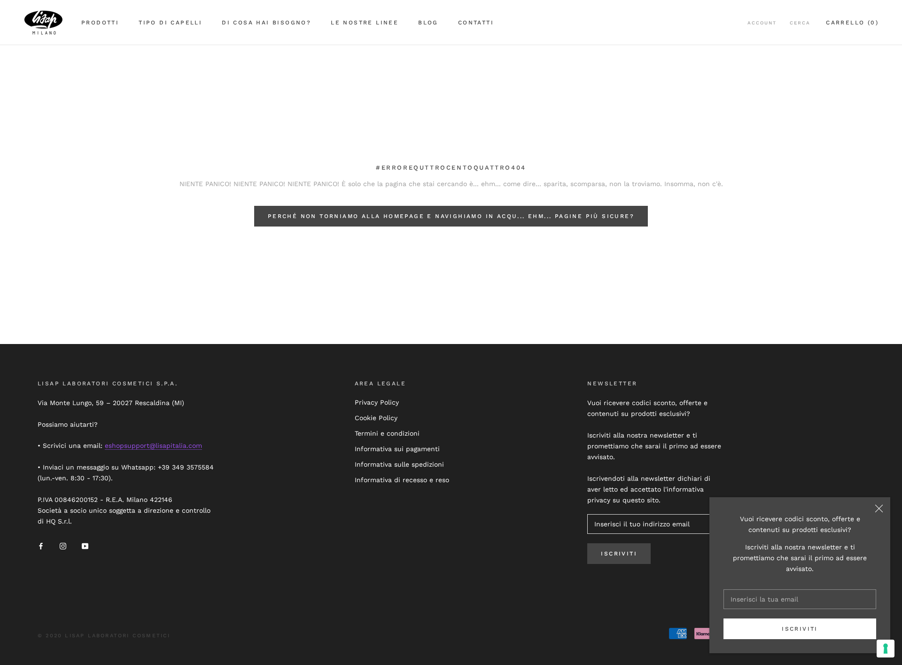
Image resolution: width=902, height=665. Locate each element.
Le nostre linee (364, 22)
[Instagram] (63, 545)
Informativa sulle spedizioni (399, 464)
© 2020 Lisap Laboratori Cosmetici (104, 636)
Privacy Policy (377, 402)
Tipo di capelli (170, 22)
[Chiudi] (879, 508)
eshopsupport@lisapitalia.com (153, 445)
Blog (428, 22)
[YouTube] (85, 545)
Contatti (476, 22)
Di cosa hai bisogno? (266, 22)
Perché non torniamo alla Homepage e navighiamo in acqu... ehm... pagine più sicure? (451, 216)
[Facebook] (41, 545)
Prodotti (100, 22)
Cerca (800, 22)
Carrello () (852, 22)
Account (762, 22)
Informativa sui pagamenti (397, 449)
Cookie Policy (376, 418)
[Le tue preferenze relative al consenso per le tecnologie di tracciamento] (885, 648)
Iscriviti (800, 629)
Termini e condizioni (387, 433)
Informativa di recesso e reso (402, 480)
